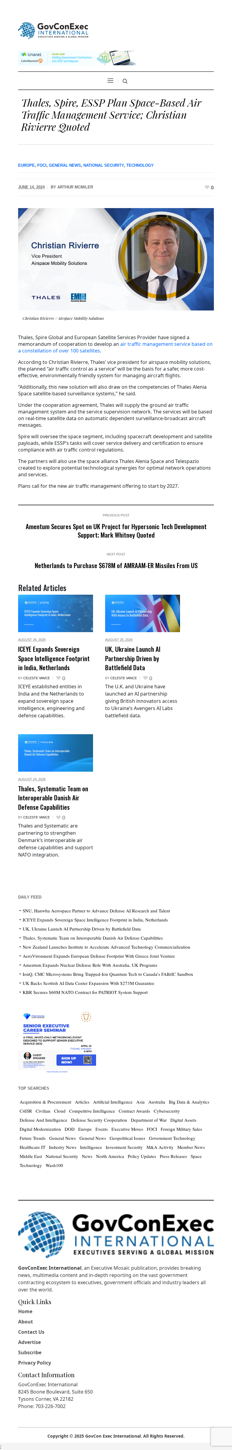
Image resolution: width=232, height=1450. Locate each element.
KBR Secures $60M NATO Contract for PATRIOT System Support (85, 992)
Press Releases (173, 1156)
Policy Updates (142, 1156)
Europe (26, 165)
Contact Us (31, 1332)
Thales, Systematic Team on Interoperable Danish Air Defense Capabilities (53, 798)
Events (101, 1129)
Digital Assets (183, 1120)
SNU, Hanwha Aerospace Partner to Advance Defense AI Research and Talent (96, 911)
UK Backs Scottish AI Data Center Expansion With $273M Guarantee (88, 983)
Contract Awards (134, 1111)
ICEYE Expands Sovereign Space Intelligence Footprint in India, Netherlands (54, 658)
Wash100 (54, 1165)
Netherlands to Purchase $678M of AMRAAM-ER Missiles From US (116, 565)
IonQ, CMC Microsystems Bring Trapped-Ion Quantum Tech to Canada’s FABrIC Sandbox (108, 974)
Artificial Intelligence (113, 1102)
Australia (156, 1102)
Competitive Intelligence (92, 1111)
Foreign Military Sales (181, 1129)
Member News (191, 1147)
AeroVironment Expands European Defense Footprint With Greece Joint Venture (99, 956)
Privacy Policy (34, 1362)
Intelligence (91, 1147)
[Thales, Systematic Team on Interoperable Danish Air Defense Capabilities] (55, 753)
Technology (140, 165)
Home (25, 1311)
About (25, 1321)
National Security (103, 165)
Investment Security (124, 1147)
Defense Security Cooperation (99, 1120)
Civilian (43, 1111)
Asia (140, 1102)
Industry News (62, 1147)
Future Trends (33, 1138)
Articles (82, 1102)
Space (196, 1156)
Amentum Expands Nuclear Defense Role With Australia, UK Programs (90, 965)
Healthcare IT (32, 1147)
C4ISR (26, 1111)
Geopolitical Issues (127, 1138)
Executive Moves (127, 1129)
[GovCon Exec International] (53, 31)
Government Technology (172, 1138)
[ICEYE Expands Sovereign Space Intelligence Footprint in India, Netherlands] (55, 613)
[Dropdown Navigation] (110, 80)
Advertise (29, 1342)
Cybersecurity (167, 1111)
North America (110, 1156)
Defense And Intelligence (43, 1120)
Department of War (149, 1120)
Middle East (31, 1156)
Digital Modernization (40, 1129)
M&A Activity (160, 1147)
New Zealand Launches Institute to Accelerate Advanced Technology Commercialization (106, 947)
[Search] (125, 81)
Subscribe (29, 1352)
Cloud (60, 1111)
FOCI (42, 165)
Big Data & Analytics (189, 1102)
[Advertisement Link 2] (57, 1040)
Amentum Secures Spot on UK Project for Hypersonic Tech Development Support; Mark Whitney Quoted (116, 530)
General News (65, 165)
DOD (70, 1129)
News (87, 1156)
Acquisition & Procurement (45, 1102)
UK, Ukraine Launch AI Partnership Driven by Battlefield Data (132, 658)
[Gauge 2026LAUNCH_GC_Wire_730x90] (77, 57)
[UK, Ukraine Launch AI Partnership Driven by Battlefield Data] (142, 613)
